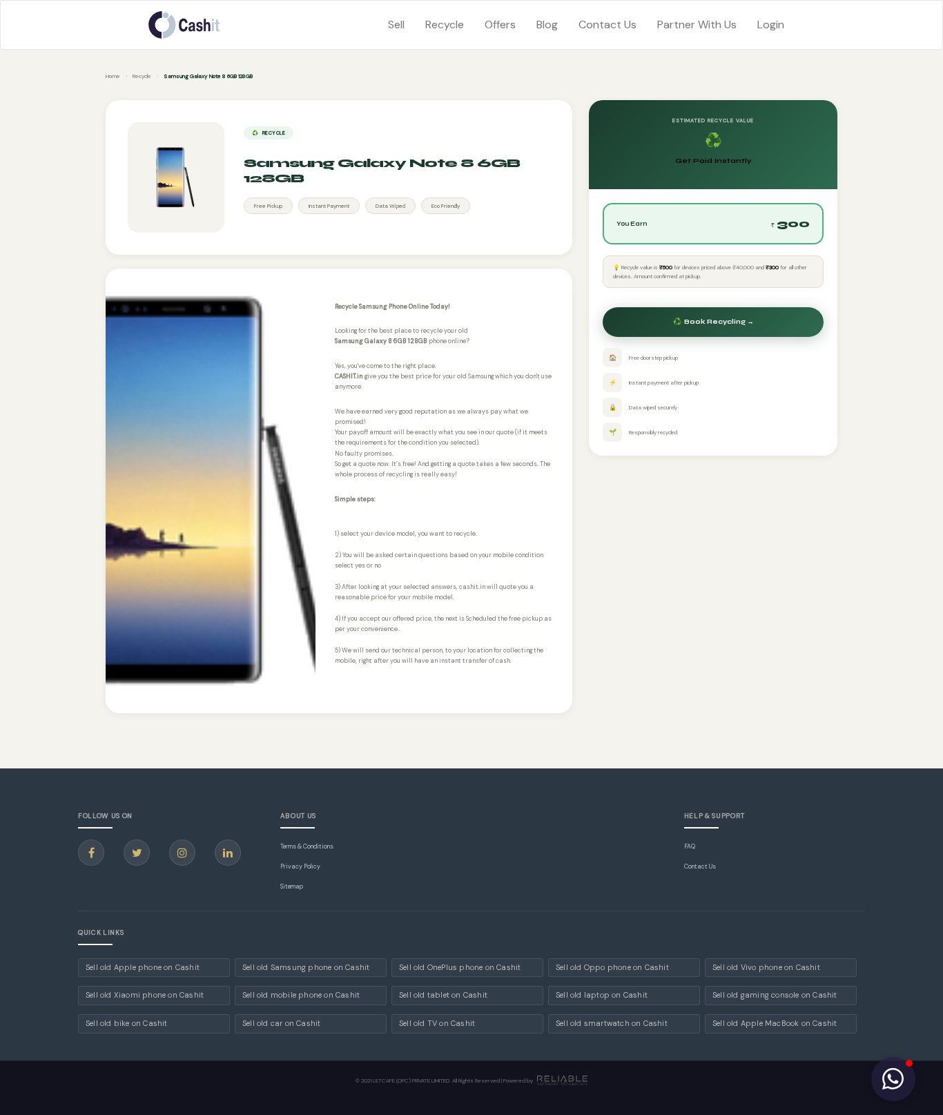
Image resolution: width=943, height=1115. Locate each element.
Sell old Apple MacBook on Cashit (774, 1023)
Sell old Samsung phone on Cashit (305, 967)
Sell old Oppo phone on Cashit (612, 967)
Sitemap (291, 886)
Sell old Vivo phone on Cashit (766, 967)
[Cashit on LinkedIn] (228, 853)
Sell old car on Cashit (281, 1023)
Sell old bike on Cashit (127, 1023)
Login (770, 24)
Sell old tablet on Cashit (443, 995)
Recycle (444, 24)
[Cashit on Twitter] (137, 853)
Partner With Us (697, 24)
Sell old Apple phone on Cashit (143, 967)
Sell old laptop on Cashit (602, 995)
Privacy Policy (300, 866)
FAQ (689, 846)
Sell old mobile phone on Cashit (301, 995)
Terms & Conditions (306, 846)
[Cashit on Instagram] (182, 853)
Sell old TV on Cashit (437, 1023)
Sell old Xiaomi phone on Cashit (145, 995)
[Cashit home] (184, 25)
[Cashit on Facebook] (91, 853)
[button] (893, 1079)
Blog (547, 24)
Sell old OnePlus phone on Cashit (460, 967)
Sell (396, 24)
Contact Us (607, 24)
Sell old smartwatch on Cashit (612, 1023)
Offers (500, 24)
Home (113, 75)
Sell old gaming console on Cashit (774, 995)
